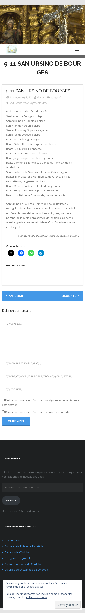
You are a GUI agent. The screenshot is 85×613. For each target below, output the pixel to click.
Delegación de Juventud (19, 558)
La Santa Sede (13, 540)
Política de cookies (36, 597)
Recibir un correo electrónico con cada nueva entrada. (37, 412)
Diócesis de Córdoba (17, 552)
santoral (55, 97)
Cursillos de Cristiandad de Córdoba (26, 569)
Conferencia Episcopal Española (24, 546)
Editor (40, 97)
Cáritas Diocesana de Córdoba (23, 564)
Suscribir (11, 500)
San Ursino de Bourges (22, 103)
